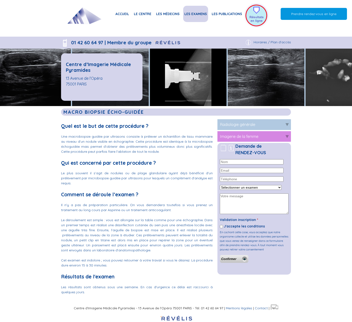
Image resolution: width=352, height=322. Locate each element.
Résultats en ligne (256, 14)
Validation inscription (239, 220)
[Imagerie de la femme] (84, 29)
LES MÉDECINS (168, 14)
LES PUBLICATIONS (227, 14)
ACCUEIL (122, 14)
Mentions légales (239, 308)
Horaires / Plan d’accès (272, 42)
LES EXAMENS (195, 14)
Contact (261, 308)
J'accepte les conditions (244, 226)
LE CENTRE (142, 14)
